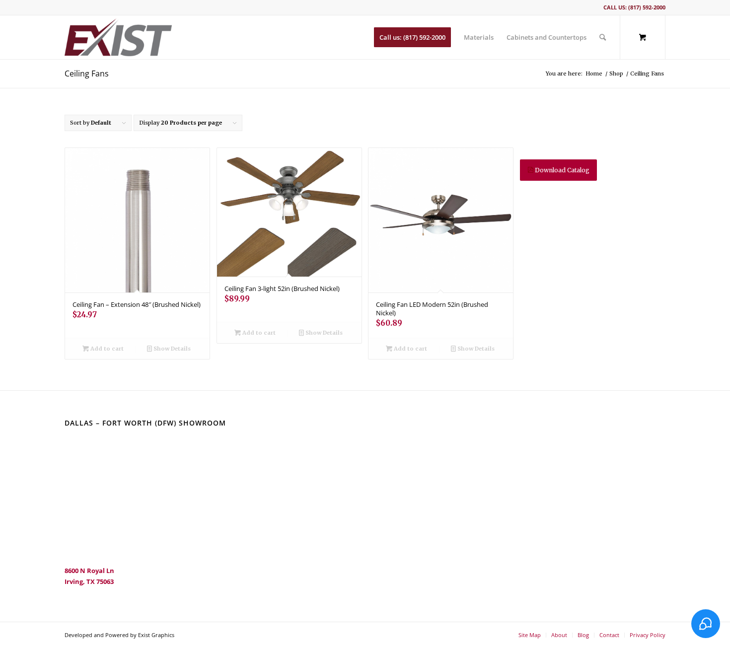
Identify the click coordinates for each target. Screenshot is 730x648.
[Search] (602, 37)
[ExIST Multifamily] (118, 37)
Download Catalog (561, 170)
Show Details (171, 348)
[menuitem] (412, 37)
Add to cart (106, 348)
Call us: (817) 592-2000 (634, 7)
